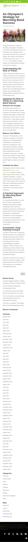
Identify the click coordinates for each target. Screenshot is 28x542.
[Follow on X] (13, 534)
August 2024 (6, 384)
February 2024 (7, 401)
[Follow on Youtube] (25, 534)
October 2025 (7, 345)
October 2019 (7, 452)
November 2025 (7, 342)
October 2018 (7, 469)
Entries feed (6, 511)
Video (4, 498)
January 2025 (7, 370)
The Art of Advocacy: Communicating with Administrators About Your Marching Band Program (13, 298)
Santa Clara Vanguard (9, 495)
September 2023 (7, 415)
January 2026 (7, 336)
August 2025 (6, 350)
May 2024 (5, 393)
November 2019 (7, 449)
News (4, 481)
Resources (11, 26)
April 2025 (6, 362)
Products (5, 487)
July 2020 (5, 444)
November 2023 (7, 410)
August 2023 (6, 418)
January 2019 (7, 461)
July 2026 (5, 319)
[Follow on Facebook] (5, 534)
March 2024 (6, 398)
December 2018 (7, 463)
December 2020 (7, 441)
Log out (5, 508)
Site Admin (6, 505)
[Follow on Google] (21, 534)
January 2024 (7, 404)
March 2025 (6, 364)
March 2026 (6, 331)
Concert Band (7, 479)
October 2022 (7, 432)
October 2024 (7, 379)
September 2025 (7, 347)
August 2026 (6, 316)
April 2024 (6, 396)
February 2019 (7, 458)
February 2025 (7, 367)
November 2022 (7, 429)
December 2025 (7, 339)
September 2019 (7, 455)
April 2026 (6, 328)
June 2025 (6, 356)
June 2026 (6, 322)
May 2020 (5, 446)
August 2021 (6, 438)
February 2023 (7, 421)
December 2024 (7, 373)
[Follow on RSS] (17, 534)
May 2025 (5, 359)
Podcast (5, 484)
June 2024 (6, 390)
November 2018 (7, 466)
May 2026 (5, 325)
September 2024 (7, 381)
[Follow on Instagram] (9, 534)
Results (5, 493)
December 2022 (7, 427)
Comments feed (7, 514)
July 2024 (5, 387)
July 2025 (5, 353)
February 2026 (7, 333)
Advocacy (5, 476)
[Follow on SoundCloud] (26, 538)
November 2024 (7, 376)
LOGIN (1, 526)
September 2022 (7, 435)
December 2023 (7, 407)
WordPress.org (7, 516)
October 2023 (7, 412)
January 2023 (7, 424)
